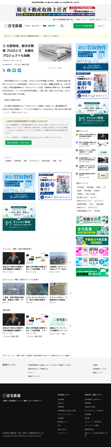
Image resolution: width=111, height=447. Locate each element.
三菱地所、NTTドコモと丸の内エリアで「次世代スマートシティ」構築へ (60, 269)
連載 (44, 25)
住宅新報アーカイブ (99, 369)
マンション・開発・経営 (16, 355)
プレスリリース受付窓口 (93, 422)
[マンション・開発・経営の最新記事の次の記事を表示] (70, 262)
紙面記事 (51, 25)
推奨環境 (88, 403)
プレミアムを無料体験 (83, 25)
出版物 (78, 19)
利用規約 (24, 137)
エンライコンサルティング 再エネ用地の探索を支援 (36, 300)
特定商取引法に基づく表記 (67, 410)
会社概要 (61, 399)
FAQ (59, 425)
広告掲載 (88, 414)
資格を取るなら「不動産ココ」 (38, 369)
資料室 (87, 418)
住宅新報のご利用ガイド (93, 399)
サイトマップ (62, 433)
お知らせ (61, 403)
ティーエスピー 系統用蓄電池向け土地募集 (60, 298)
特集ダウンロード (34, 376)
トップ (27, 25)
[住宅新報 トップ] (13, 25)
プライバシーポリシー (37, 137)
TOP (4, 355)
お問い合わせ (62, 429)
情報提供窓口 (89, 429)
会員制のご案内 (90, 407)
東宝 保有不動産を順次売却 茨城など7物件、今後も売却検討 (13, 300)
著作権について (63, 422)
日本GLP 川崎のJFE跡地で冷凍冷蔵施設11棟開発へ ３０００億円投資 (13, 269)
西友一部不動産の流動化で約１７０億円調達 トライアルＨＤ (36, 269)
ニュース (35, 25)
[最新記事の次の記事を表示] (70, 325)
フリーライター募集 (91, 425)
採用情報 (61, 407)
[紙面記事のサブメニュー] (56, 26)
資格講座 (92, 19)
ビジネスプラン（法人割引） (94, 410)
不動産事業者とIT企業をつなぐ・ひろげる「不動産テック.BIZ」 (50, 365)
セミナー (85, 19)
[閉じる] (106, 36)
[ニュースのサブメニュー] (40, 26)
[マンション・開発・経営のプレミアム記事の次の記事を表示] (70, 293)
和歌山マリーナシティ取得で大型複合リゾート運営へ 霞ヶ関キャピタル (61, 330)
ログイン (101, 25)
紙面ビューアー (101, 19)
